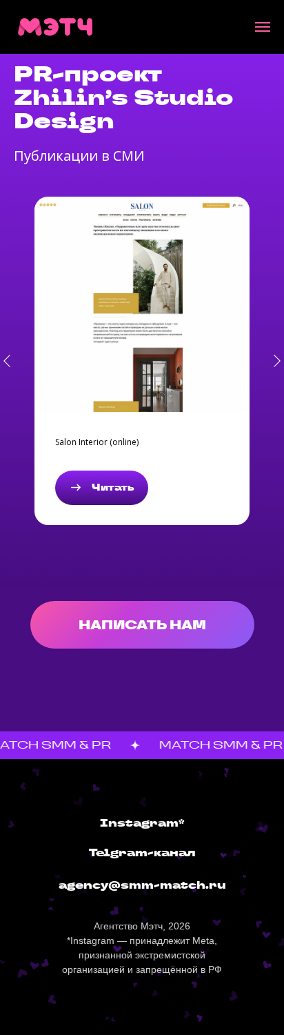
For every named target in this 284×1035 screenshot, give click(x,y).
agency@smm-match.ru (142, 885)
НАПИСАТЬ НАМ (142, 624)
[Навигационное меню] (262, 27)
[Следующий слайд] (277, 361)
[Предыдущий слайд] (6, 361)
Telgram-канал (142, 852)
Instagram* (142, 823)
